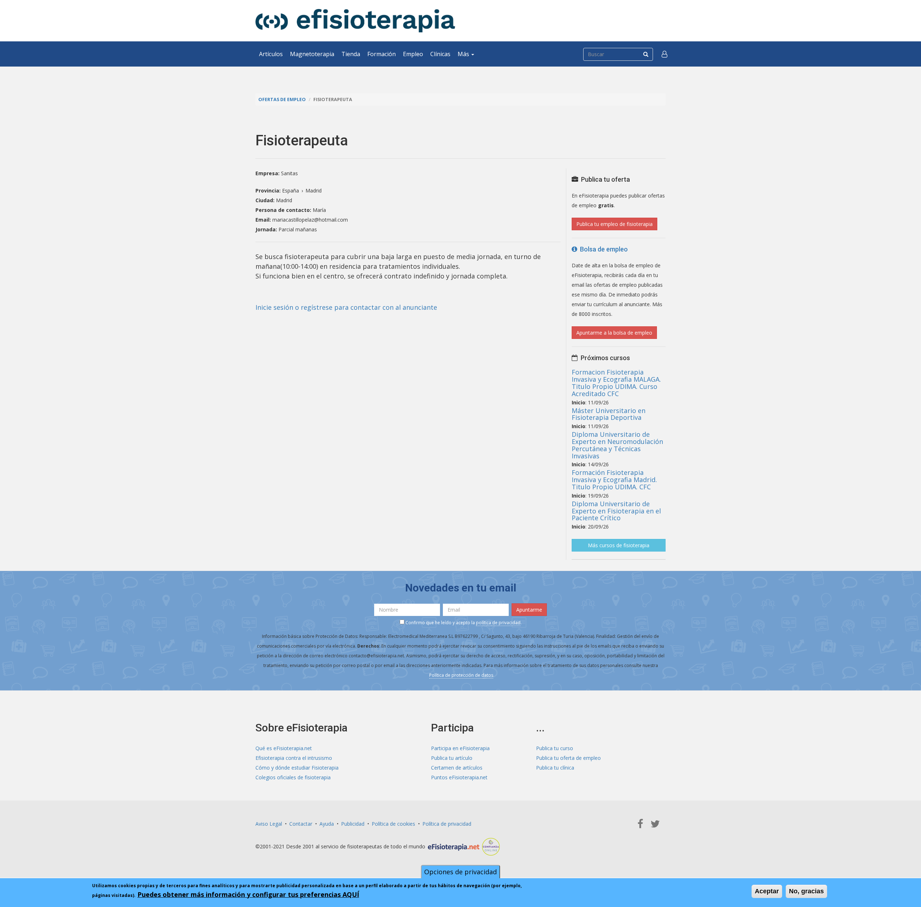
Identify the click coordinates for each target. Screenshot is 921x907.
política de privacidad (498, 623)
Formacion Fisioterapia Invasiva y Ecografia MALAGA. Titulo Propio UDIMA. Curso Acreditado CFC (616, 383)
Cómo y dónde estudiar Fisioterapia (297, 767)
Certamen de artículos (456, 767)
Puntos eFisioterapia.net (459, 777)
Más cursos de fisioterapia (618, 545)
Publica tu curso (554, 748)
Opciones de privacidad (460, 871)
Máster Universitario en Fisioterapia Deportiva (608, 414)
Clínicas (440, 54)
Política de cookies (393, 823)
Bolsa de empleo (602, 249)
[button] (664, 54)
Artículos (271, 54)
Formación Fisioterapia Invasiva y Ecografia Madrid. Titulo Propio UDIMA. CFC (614, 479)
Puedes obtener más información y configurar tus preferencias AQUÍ (248, 894)
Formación (381, 54)
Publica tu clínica (555, 767)
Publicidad (352, 823)
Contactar (300, 823)
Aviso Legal (268, 823)
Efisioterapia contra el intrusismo (293, 757)
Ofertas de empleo (282, 99)
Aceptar (767, 891)
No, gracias (806, 891)
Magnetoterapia (312, 54)
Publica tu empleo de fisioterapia (614, 224)
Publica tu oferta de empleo (568, 757)
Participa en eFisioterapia (460, 748)
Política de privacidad (446, 823)
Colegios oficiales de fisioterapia (293, 777)
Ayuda (326, 823)
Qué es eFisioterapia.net (283, 748)
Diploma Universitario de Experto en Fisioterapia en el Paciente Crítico (616, 510)
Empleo (413, 54)
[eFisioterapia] (355, 20)
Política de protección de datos (461, 675)
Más (464, 54)
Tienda (350, 54)
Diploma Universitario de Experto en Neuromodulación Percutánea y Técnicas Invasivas (617, 445)
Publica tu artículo (451, 757)
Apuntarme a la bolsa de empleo (614, 332)
